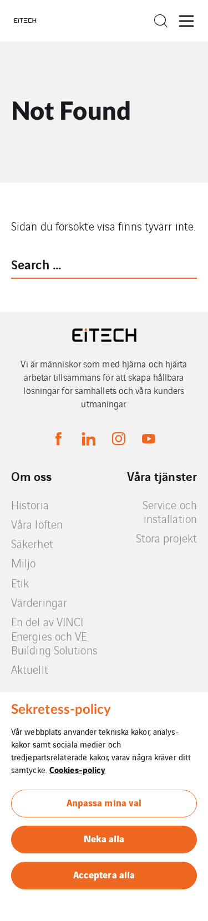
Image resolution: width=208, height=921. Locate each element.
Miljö (23, 563)
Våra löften (37, 524)
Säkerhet (32, 543)
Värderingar (39, 602)
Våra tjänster (162, 476)
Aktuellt (29, 669)
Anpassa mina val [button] (104, 802)
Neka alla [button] (104, 838)
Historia (30, 504)
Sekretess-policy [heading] (61, 710)
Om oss (31, 476)
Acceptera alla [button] (104, 874)
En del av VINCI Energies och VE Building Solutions (54, 636)
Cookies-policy (77, 769)
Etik (20, 583)
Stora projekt (166, 538)
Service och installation (170, 512)
